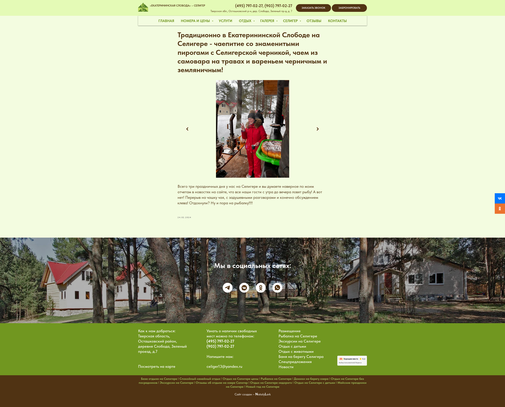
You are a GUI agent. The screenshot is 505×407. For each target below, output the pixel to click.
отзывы (314, 21)
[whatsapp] (277, 288)
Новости (286, 366)
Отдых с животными (296, 351)
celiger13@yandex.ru (224, 366)
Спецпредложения (295, 361)
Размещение (290, 331)
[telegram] (228, 288)
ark (269, 394)
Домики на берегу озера (311, 379)
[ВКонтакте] (500, 198)
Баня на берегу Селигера (301, 356)
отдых (245, 21)
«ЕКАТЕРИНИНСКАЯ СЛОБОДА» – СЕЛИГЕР (177, 5)
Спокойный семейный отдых (200, 379)
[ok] (261, 288)
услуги (225, 21)
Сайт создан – (245, 394)
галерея (267, 21)
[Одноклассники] (500, 209)
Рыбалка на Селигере (298, 336)
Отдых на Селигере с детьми (314, 383)
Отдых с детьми (292, 346)
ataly (261, 394)
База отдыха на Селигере (159, 379)
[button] (313, 8)
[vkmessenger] (244, 288)
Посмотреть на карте (156, 366)
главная (166, 21)
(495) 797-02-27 (220, 341)
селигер (291, 21)
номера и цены (196, 21)
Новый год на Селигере (262, 386)
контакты (337, 21)
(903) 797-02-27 (220, 346)
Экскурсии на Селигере (300, 341)
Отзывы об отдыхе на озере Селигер (222, 383)
